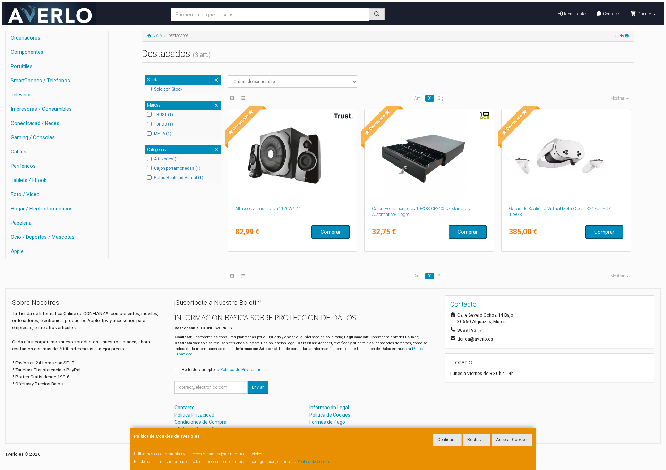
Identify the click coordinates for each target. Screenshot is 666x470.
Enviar (258, 387)
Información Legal (329, 407)
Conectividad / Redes (35, 123)
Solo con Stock (168, 89)
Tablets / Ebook (28, 180)
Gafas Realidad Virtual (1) (178, 177)
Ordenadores (25, 38)
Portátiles (22, 66)
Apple (17, 251)
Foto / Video (25, 194)
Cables (18, 152)
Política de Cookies (314, 461)
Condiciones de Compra (200, 422)
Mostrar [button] (617, 98)
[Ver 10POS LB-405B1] (429, 155)
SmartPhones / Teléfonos (40, 80)
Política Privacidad (194, 415)
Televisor (21, 95)
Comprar (331, 232)
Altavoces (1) (167, 159)
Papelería (21, 223)
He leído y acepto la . (222, 369)
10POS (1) (163, 124)
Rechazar (476, 439)
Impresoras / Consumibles (41, 109)
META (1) (162, 133)
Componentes (27, 52)
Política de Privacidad (241, 369)
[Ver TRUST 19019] (292, 155)
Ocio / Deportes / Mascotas (43, 237)
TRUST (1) (163, 114)
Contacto (611, 13)
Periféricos (23, 166)
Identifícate (574, 13)
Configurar (447, 439)
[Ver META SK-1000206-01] (566, 155)
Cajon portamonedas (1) (177, 168)
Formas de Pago (327, 422)
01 (429, 98)
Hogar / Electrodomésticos (42, 208)
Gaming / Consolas (33, 137)
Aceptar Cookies (512, 439)
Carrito (644, 13)
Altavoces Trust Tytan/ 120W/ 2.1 (268, 208)
